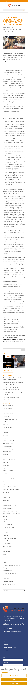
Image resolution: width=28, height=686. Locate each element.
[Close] (25, 668)
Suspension (6, 557)
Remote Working (7, 541)
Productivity (6, 532)
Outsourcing (6, 516)
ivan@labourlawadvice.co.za (10, 62)
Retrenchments (7, 543)
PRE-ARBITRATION (8, 524)
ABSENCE (5, 411)
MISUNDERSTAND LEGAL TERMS (11, 514)
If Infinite (22, 624)
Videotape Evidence (8, 581)
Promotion (5, 535)
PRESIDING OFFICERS (8, 527)
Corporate (5, 435)
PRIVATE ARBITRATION (9, 530)
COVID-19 (5, 438)
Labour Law (6, 500)
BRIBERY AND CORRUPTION (10, 419)
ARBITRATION (6, 29)
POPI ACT (5, 519)
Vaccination (6, 578)
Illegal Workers (7, 484)
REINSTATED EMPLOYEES (9, 538)
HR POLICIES (6, 481)
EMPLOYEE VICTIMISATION (10, 459)
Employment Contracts (8, 468)
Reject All (14, 679)
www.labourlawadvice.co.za (9, 64)
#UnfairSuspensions (8, 405)
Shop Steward (6, 551)
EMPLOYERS (6, 465)
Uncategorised (6, 568)
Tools (4, 560)
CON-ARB (5, 424)
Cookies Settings (14, 675)
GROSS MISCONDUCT (8, 478)
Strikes (4, 554)
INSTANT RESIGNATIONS (9, 486)
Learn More (8, 371)
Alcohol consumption (8, 413)
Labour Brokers (7, 495)
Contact (6, 650)
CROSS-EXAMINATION (8, 441)
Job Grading (6, 492)
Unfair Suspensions (8, 576)
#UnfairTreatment (7, 408)
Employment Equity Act (8, 470)
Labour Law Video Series (10, 647)
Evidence (5, 473)
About (5, 642)
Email (4, 657)
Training (5, 562)
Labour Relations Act (8, 508)
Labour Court (6, 497)
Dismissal (5, 454)
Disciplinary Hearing (7, 34)
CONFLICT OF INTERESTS (9, 427)
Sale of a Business (7, 546)
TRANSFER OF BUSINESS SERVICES (11, 565)
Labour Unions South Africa (10, 511)
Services (6, 644)
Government (6, 476)
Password (5, 662)
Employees (5, 462)
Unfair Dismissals (7, 570)
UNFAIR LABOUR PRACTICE (10, 573)
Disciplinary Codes (16, 31)
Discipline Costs (7, 451)
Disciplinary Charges (7, 31)
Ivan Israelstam (7, 27)
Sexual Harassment (8, 549)
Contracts (5, 432)
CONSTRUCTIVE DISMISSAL (16, 29)
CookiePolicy (5, 672)
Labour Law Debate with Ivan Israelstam (13, 503)
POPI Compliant (7, 522)
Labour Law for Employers (9, 505)
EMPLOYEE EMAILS (8, 457)
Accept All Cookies (14, 683)
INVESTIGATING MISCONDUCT (11, 489)
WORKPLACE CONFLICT (9, 584)
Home (5, 639)
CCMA (4, 422)
